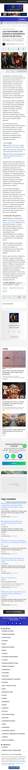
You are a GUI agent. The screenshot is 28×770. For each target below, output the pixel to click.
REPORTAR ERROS (21, 71)
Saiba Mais (14, 337)
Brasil (4, 650)
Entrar (14, 463)
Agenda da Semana (8, 634)
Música (4, 705)
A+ (12, 71)
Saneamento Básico (8, 721)
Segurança (5, 727)
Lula (5, 288)
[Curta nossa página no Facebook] (8, 623)
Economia (5, 673)
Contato (5, 747)
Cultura (5, 660)
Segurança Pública (8, 730)
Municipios (6, 701)
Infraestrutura (7, 692)
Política (5, 711)
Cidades (4, 653)
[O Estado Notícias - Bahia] (14, 8)
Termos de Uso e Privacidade (11, 750)
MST (5, 291)
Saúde (4, 724)
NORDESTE (5, 708)
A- (7, 71)
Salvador (5, 718)
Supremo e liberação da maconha (13, 734)
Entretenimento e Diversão (11, 679)
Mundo (4, 698)
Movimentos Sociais (17, 288)
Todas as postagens (13, 612)
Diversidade (6, 669)
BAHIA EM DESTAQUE (8, 647)
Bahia (4, 644)
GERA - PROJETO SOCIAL (9, 685)
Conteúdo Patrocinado (10, 657)
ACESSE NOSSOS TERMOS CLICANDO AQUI (12, 764)
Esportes (5, 682)
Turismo (5, 737)
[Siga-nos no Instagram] (12, 623)
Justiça (4, 695)
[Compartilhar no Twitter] (9, 49)
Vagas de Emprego (8, 740)
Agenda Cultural (8, 631)
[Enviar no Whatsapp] (13, 49)
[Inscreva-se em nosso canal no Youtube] (20, 623)
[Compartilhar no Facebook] (4, 49)
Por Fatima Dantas (8, 714)
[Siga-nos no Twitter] (16, 623)
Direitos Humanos (8, 666)
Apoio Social (6, 637)
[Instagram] (8, 331)
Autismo (5, 640)
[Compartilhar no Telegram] (18, 49)
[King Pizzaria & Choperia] (14, 484)
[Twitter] (19, 331)
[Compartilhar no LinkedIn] (23, 49)
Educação (5, 676)
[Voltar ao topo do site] (25, 423)
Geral (4, 689)
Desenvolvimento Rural (10, 663)
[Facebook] (14, 331)
